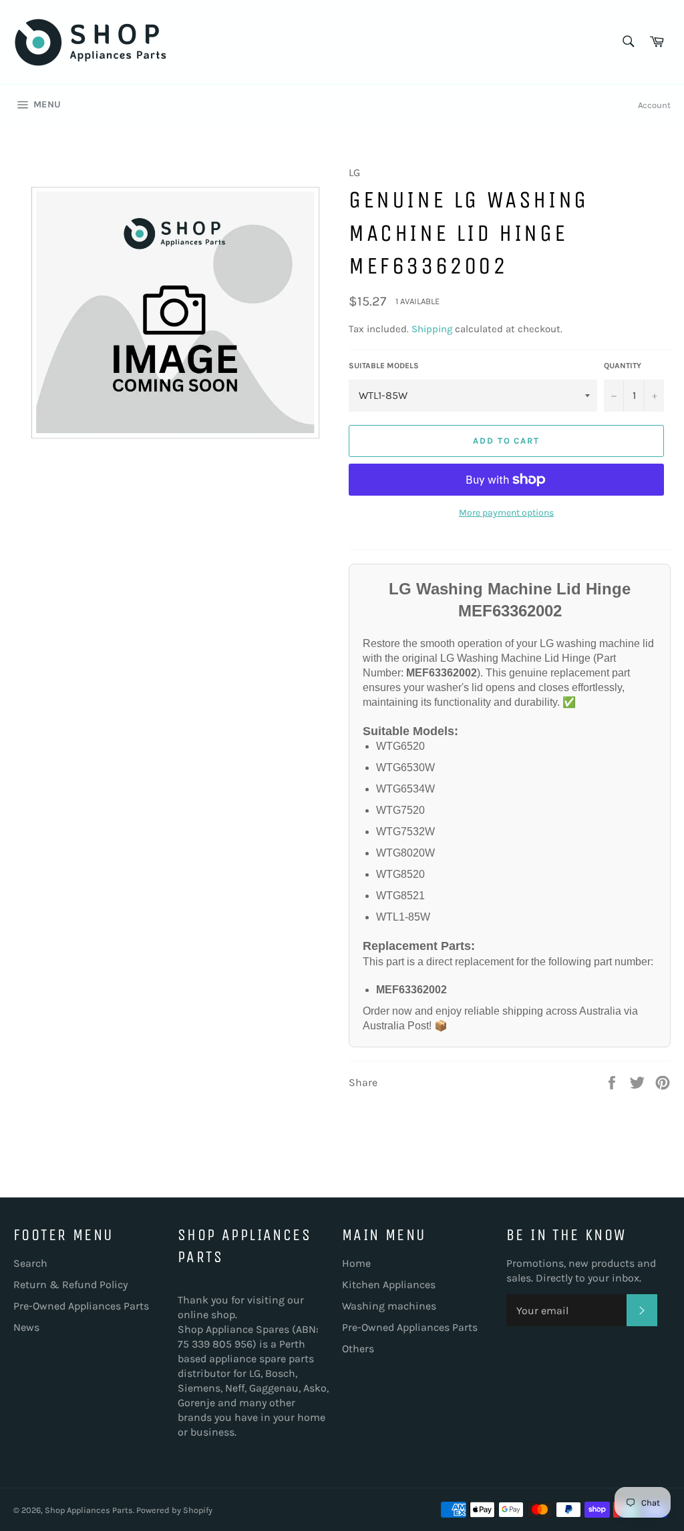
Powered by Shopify (174, 1510)
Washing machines (389, 1306)
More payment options (506, 512)
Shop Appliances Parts (89, 1510)
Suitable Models (384, 365)
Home (356, 1263)
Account (654, 105)
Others (358, 1348)
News (26, 1327)
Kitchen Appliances (389, 1284)
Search (30, 1263)
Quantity (622, 365)
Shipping (431, 329)
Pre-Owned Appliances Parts (81, 1306)
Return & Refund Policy (70, 1284)
